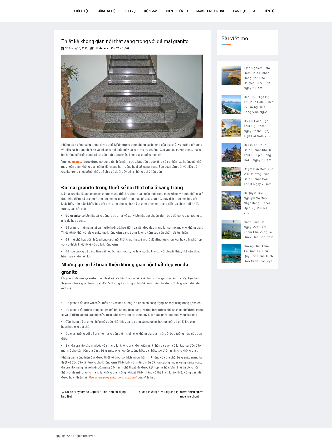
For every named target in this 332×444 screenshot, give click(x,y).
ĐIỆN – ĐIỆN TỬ (177, 11)
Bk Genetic (102, 48)
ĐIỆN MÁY (151, 11)
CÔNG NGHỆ (106, 11)
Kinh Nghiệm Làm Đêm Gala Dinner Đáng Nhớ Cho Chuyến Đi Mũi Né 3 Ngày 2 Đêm (259, 78)
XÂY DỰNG (122, 48)
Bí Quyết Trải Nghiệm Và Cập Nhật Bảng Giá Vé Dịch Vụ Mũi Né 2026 (257, 203)
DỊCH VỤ (129, 11)
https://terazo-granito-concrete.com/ (112, 377)
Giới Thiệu (81, 11)
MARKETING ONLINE (210, 11)
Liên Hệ (269, 11)
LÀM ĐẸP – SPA (244, 11)
